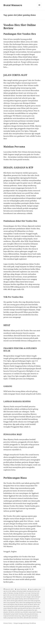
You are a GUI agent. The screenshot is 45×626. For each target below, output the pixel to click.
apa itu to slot (7, 591)
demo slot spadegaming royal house (29, 602)
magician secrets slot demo (15, 610)
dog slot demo (19, 604)
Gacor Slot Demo (22, 589)
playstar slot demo (8, 612)
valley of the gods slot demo (30, 616)
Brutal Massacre (12, 5)
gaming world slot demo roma (26, 608)
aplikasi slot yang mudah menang (21, 591)
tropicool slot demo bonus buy (12, 616)
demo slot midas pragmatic (32, 601)
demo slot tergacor (8, 604)
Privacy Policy (7, 623)
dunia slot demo (28, 604)
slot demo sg (18, 612)
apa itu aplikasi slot (35, 589)
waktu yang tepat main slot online (13, 618)
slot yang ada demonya (31, 614)
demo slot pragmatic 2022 (11, 602)
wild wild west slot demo (31, 618)
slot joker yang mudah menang (32, 612)
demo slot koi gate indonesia (15, 601)
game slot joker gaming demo (24, 606)
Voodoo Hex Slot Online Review (19, 26)
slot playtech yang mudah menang (13, 614)
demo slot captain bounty (15, 599)
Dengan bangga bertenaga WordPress (25, 623)
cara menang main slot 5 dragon (21, 597)
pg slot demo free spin (30, 610)
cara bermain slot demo (17, 595)
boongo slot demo (19, 593)
